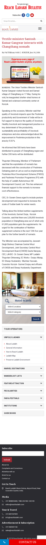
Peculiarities (10, 391)
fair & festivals (11, 398)
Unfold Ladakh (12, 337)
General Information (14, 348)
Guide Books (10, 413)
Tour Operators (13, 329)
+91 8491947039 (11, 514)
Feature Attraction (14, 383)
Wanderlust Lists (13, 376)
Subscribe (17, 15)
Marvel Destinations (14, 368)
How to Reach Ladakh (14, 352)
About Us (5, 465)
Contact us (6, 478)
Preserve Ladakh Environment (18, 359)
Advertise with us (8, 471)
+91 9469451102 (11, 527)
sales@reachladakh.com (14, 530)
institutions (10, 405)
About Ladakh (11, 344)
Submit (7, 460)
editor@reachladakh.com (14, 504)
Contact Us (27, 542)
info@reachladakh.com (14, 517)
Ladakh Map (11, 356)
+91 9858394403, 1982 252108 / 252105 (19, 501)
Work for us (6, 475)
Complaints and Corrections (12, 468)
